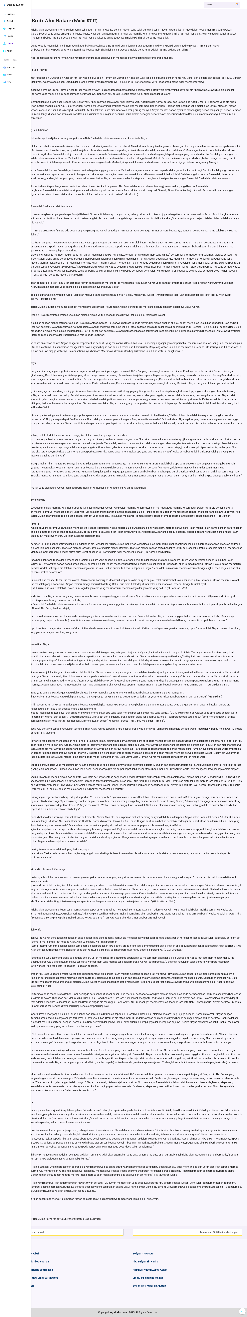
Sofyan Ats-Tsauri (143, 1253)
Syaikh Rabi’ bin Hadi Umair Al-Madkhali (36, 1277)
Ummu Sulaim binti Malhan (148, 1277)
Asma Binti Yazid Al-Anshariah (31, 1261)
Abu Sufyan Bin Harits (145, 1261)
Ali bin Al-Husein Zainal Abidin (150, 1269)
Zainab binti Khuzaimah (31, 1232)
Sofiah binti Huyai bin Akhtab (149, 1285)
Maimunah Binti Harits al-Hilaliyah (219, 1232)
